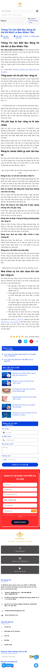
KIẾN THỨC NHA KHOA (33, 21)
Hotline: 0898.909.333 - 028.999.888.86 (18, 593)
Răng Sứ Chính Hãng (17, 14)
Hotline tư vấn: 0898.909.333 (20, 561)
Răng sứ (3, 20)
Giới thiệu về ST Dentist (12, 631)
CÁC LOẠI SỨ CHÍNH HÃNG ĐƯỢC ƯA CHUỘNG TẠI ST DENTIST (20, 355)
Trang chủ (33, 18)
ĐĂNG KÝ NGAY (20, 522)
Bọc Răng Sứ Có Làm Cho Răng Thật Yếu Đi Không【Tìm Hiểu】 (24, 414)
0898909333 (10, 665)
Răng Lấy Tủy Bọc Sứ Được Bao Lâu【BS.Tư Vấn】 (23, 382)
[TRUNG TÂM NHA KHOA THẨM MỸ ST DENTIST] (20, 4)
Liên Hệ (6, 635)
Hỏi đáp (6, 640)
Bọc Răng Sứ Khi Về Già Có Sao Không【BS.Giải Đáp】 (23, 406)
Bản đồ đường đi (20, 551)
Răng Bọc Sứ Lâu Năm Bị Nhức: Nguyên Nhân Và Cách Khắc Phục (24, 374)
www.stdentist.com (11, 615)
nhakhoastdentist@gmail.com (15, 610)
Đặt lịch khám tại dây (20, 571)
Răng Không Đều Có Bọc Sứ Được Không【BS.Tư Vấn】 (24, 398)
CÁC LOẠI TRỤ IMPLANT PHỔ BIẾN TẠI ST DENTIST (18, 360)
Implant (10, 14)
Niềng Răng (4, 14)
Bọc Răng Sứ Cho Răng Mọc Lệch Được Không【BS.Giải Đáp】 (23, 390)
